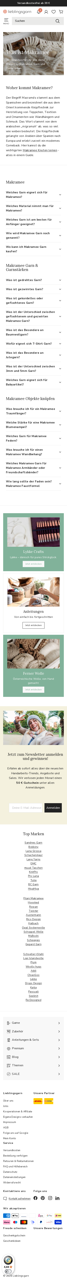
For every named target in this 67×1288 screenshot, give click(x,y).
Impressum (9, 1122)
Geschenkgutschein (14, 1235)
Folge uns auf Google (15, 1133)
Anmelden (53, 808)
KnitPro (33, 872)
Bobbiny (33, 847)
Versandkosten (11, 1150)
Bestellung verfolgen (15, 1155)
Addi (33, 970)
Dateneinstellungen (14, 1177)
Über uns (8, 1100)
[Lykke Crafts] (33, 532)
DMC (33, 863)
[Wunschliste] (53, 12)
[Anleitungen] (33, 592)
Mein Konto (9, 1138)
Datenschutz (10, 1172)
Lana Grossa (33, 851)
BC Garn (33, 884)
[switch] (8, 1271)
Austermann (33, 915)
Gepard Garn (33, 944)
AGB (6, 1127)
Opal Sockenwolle (33, 927)
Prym (33, 962)
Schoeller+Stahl (33, 954)
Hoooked (33, 902)
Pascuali (33, 991)
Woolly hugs (33, 966)
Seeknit (33, 996)
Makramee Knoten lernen (40, 150)
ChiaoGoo (34, 975)
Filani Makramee (33, 898)
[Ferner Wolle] (33, 654)
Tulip (33, 880)
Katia (33, 987)
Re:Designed (33, 1000)
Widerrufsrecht (12, 1182)
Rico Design (33, 919)
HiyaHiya (33, 888)
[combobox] (38, 21)
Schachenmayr (33, 855)
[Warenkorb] (61, 12)
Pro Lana (33, 876)
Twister (33, 911)
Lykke (33, 979)
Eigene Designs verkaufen (18, 1117)
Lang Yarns (34, 859)
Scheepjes (33, 940)
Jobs (5, 1106)
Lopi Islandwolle (33, 958)
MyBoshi (33, 936)
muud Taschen (33, 868)
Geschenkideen (12, 1241)
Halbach (33, 923)
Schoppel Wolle (34, 932)
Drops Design (33, 983)
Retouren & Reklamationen (18, 1161)
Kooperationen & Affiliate (17, 1111)
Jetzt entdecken (33, 563)
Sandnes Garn (33, 842)
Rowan (33, 907)
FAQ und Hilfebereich (15, 1166)
